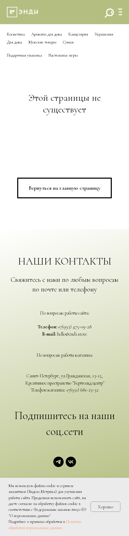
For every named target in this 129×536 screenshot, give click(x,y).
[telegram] (58, 465)
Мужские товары (42, 42)
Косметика (16, 34)
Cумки (68, 42)
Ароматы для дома (46, 34)
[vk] (71, 465)
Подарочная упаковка (24, 55)
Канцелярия (78, 34)
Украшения (104, 34)
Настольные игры (63, 55)
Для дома (14, 42)
